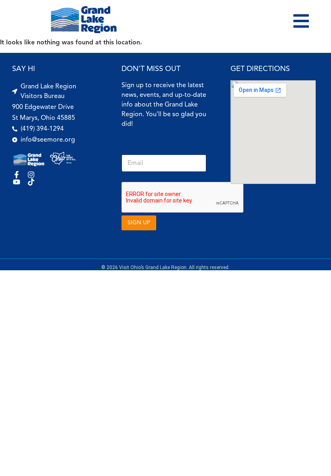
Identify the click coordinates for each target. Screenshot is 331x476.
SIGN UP (139, 222)
